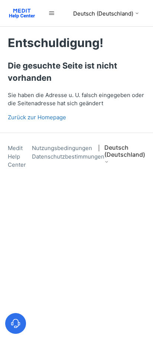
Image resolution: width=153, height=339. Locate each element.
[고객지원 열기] (15, 323)
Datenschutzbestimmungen (68, 156)
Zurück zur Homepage (37, 117)
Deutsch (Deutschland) (104, 13)
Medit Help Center (17, 156)
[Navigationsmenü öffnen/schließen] (52, 13)
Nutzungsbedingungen (63, 148)
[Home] (22, 13)
